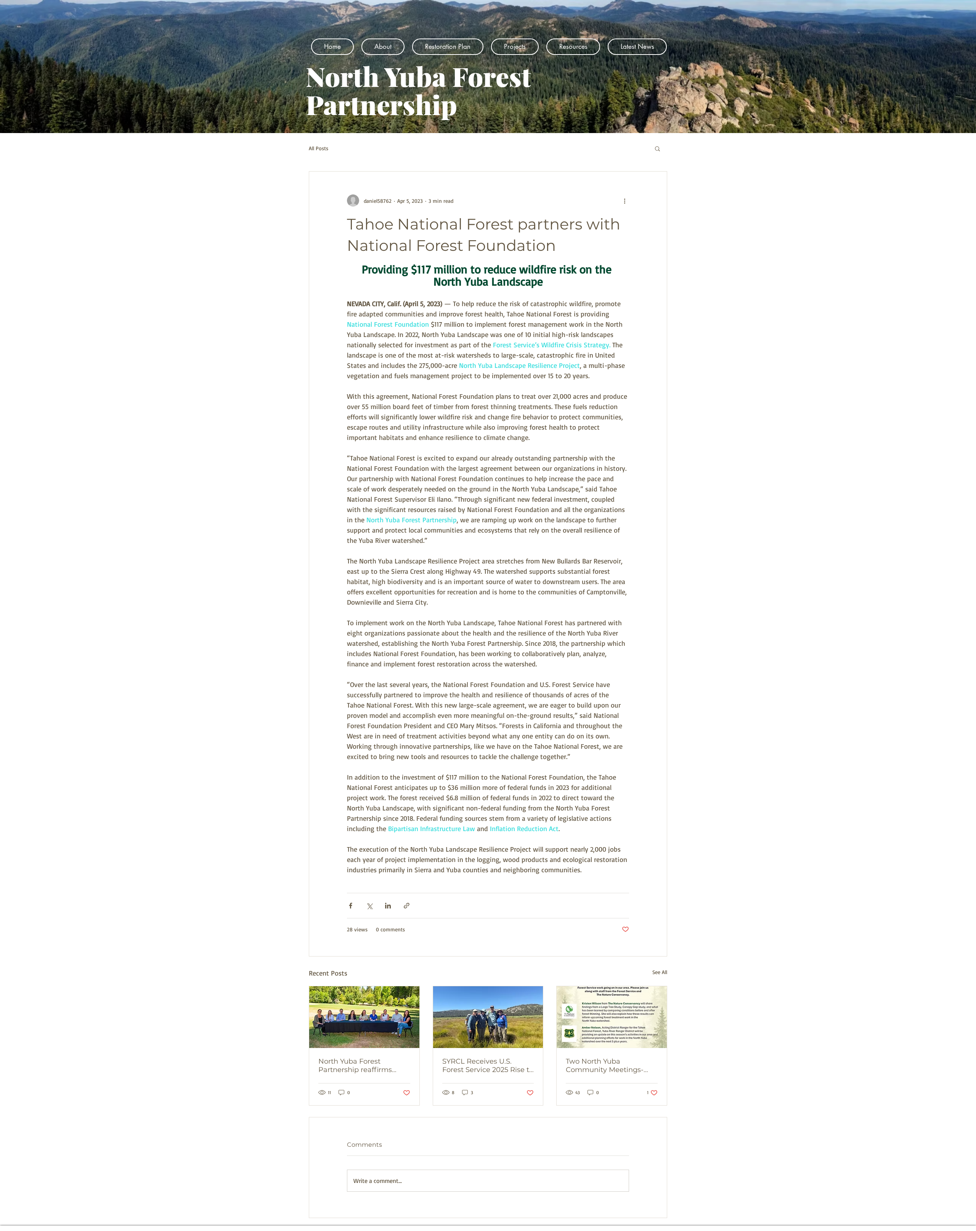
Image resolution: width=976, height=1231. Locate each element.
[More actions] (624, 200)
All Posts (318, 148)
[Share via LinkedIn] (388, 905)
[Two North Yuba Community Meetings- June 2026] (612, 1017)
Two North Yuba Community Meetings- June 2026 (605, 1065)
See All (659, 972)
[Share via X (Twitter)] (369, 905)
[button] (657, 148)
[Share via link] (406, 905)
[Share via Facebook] (350, 905)
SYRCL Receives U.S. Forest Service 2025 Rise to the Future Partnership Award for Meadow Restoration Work (487, 1065)
